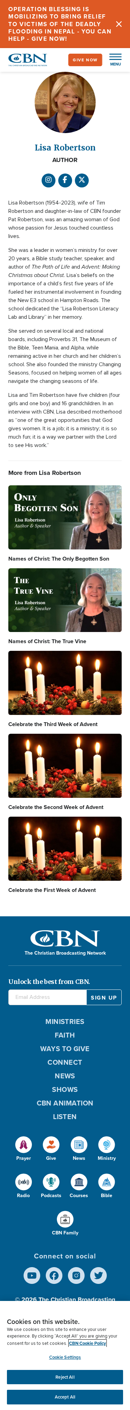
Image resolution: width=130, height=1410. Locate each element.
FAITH (65, 1035)
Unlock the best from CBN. (49, 982)
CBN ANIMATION (65, 1103)
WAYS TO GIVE (64, 1048)
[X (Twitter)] (82, 180)
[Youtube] (32, 1275)
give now (85, 60)
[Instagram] (48, 180)
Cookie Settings (65, 1357)
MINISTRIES (65, 1021)
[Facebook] (65, 180)
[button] (112, 60)
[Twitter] (98, 1275)
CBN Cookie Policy (87, 1343)
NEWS (65, 1076)
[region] (65, 1355)
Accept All (65, 1397)
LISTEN (65, 1116)
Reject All (64, 1377)
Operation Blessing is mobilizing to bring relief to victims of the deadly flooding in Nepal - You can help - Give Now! (60, 24)
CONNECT (64, 1062)
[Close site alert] (119, 24)
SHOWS (65, 1089)
